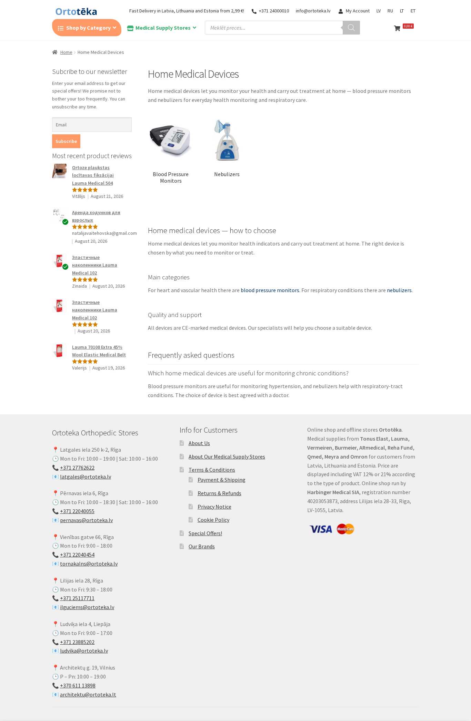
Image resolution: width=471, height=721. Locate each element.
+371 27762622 (77, 467)
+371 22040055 (77, 511)
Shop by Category (88, 27)
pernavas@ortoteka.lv (86, 520)
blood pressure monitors (270, 290)
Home (66, 52)
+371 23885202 (77, 641)
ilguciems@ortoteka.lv (87, 607)
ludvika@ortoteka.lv (84, 650)
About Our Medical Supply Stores (227, 456)
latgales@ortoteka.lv (85, 476)
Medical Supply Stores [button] (163, 27)
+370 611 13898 (78, 685)
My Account (358, 11)
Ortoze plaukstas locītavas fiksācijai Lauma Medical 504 (93, 175)
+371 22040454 (77, 554)
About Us (199, 443)
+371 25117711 (77, 598)
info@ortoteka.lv (313, 11)
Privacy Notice (214, 506)
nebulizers (399, 290)
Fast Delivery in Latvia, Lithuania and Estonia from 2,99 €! (186, 11)
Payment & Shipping (221, 479)
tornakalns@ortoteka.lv (89, 563)
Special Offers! (205, 533)
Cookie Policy (213, 519)
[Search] (351, 28)
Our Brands (202, 546)
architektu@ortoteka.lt (88, 694)
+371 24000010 (274, 11)
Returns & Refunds (219, 493)
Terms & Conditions (212, 469)
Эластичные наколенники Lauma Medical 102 (94, 265)
